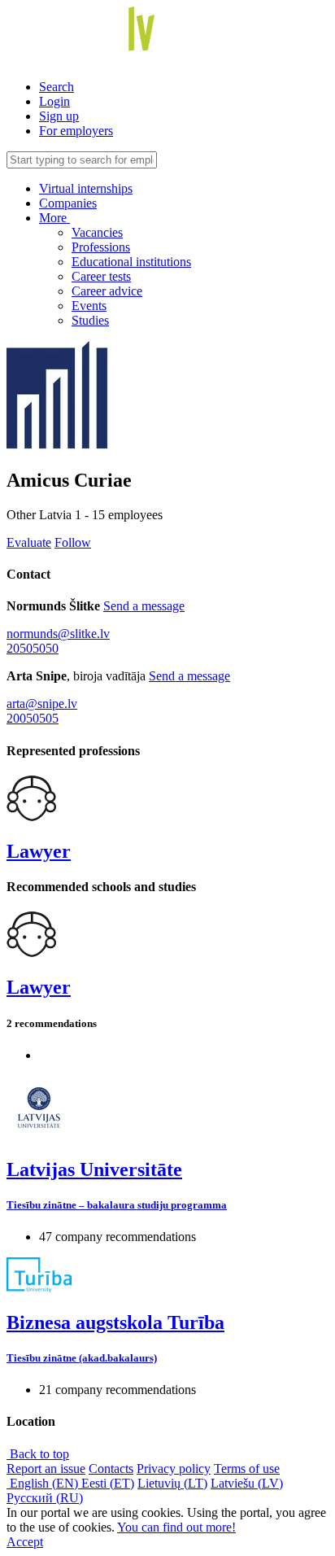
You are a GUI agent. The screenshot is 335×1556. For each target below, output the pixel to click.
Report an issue (46, 1468)
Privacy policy (174, 1468)
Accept (25, 1542)
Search (56, 87)
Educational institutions (131, 262)
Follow (72, 542)
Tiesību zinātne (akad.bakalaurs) (82, 1358)
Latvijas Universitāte (94, 1169)
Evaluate (29, 542)
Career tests (101, 276)
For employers (76, 131)
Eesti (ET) (107, 1483)
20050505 (33, 718)
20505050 (33, 648)
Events (89, 306)
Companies (68, 203)
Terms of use (247, 1468)
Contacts (111, 1468)
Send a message (144, 606)
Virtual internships (86, 188)
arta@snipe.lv (42, 703)
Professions (101, 247)
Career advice (107, 291)
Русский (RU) (45, 1498)
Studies (90, 320)
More (54, 218)
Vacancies (97, 232)
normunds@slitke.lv (58, 633)
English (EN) (44, 1483)
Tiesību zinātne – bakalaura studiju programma (117, 1205)
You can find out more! (176, 1527)
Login (54, 101)
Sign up (59, 116)
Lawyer (39, 851)
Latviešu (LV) (247, 1483)
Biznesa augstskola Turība (115, 1322)
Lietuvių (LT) (172, 1483)
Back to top (38, 1454)
